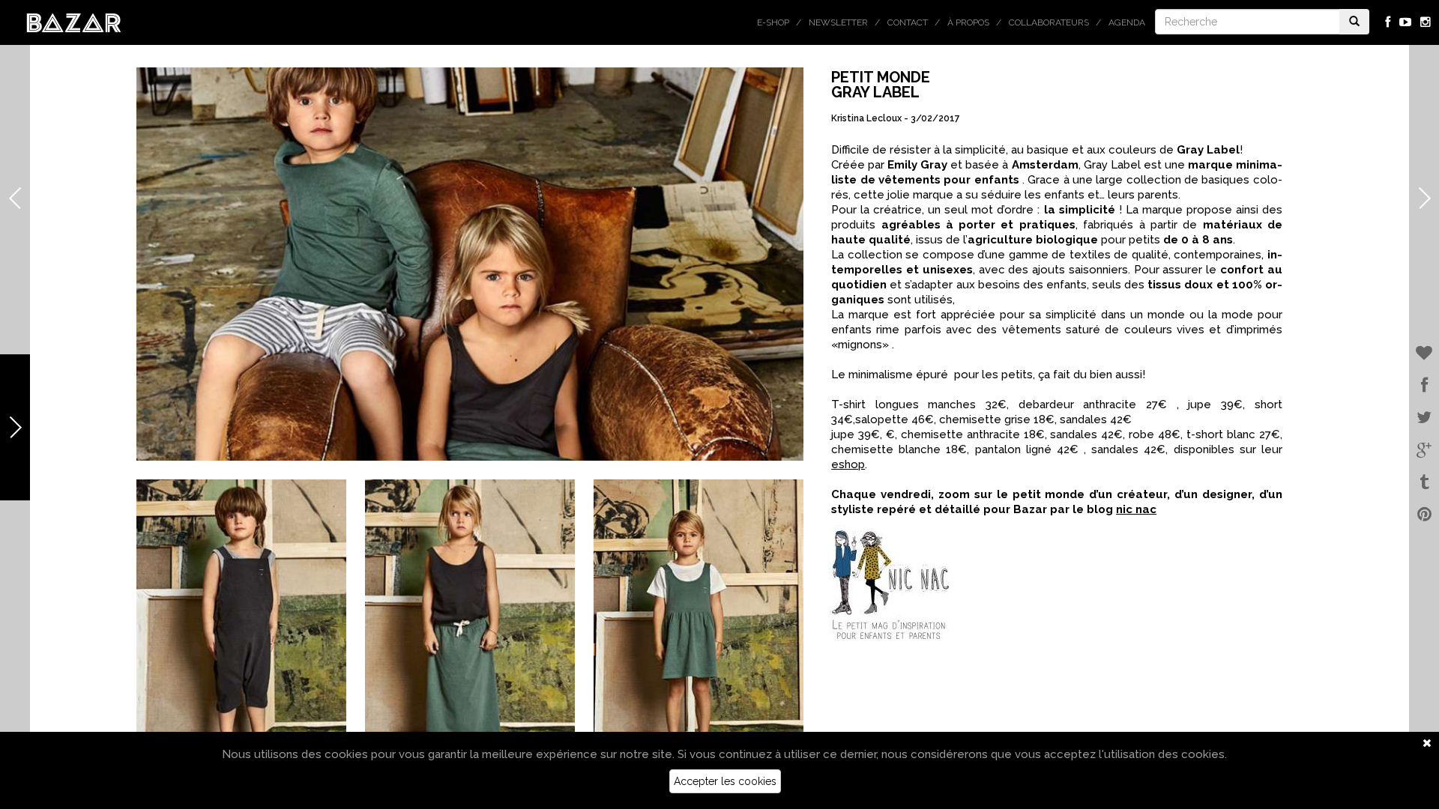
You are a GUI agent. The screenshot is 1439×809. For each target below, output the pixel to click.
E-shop (773, 22)
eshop (848, 464)
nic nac (1136, 509)
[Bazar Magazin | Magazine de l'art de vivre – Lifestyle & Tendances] (74, 21)
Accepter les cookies (725, 781)
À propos (968, 22)
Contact (907, 22)
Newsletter (838, 22)
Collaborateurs (1049, 22)
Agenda (1126, 22)
